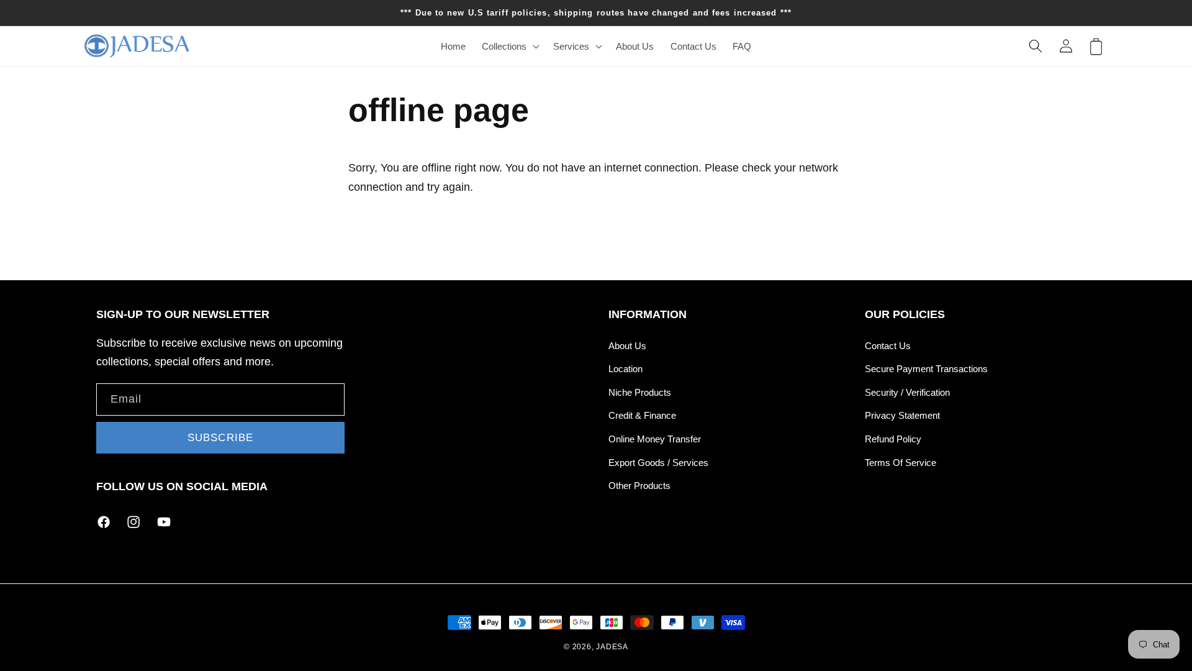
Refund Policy (893, 439)
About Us (627, 345)
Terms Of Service (900, 462)
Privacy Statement (902, 415)
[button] (509, 46)
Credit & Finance (642, 415)
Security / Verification (907, 392)
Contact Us (888, 345)
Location (625, 368)
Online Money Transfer (654, 439)
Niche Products (639, 392)
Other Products (639, 485)
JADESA (612, 646)
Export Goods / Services (658, 462)
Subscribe (220, 437)
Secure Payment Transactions (926, 368)
